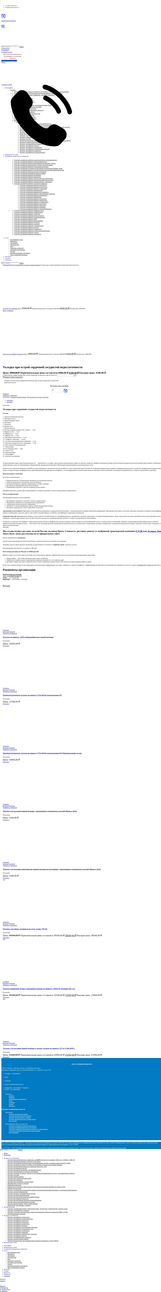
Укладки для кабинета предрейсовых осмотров (34, 149)
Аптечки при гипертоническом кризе (19, 1178)
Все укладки (13, 1121)
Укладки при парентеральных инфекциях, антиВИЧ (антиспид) (34, 95)
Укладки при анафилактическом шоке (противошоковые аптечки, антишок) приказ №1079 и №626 (38, 1163)
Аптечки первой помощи (22, 103)
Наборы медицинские (14, 1188)
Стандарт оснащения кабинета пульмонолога (34, 202)
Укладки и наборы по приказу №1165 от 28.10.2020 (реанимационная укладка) (45, 127)
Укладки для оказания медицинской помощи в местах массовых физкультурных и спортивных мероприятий (42, 1190)
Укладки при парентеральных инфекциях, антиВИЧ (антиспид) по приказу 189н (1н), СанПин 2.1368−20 (41, 1160)
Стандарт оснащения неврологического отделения (30, 172)
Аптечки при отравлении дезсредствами (20, 1182)
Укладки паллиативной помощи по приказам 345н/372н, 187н (27, 1166)
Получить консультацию (9, 60)
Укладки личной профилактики (30, 129)
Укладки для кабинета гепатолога (24, 117)
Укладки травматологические (23, 98)
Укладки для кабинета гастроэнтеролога (32, 152)
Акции (11, 1104)
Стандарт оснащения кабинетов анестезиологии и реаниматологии (35, 160)
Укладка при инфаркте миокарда (13, 354)
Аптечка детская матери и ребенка (20, 1117)
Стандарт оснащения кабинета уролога (26, 232)
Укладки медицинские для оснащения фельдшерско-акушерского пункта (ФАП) (45, 140)
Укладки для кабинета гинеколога (30, 151)
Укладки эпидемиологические (23, 100)
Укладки (11, 1097)
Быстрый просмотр (9, 632)
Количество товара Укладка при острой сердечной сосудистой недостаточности (30, 375)
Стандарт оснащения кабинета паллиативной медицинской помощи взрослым (39, 170)
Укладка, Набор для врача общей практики (33, 132)
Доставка (12, 1102)
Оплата (12, 251)
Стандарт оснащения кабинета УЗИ (25, 219)
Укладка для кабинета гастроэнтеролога (20, 1219)
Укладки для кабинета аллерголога (25, 108)
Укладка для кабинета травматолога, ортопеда (22, 1234)
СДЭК (139, 531)
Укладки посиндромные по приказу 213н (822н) (22, 1171)
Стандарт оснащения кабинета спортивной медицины (31, 167)
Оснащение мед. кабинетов (17, 1099)
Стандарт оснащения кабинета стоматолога (28, 229)
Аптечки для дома (25, 139)
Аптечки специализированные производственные (36, 137)
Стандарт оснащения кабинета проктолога (27, 177)
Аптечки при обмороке (14, 1180)
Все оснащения (14, 1132)
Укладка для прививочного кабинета (19, 1237)
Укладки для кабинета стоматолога (31, 147)
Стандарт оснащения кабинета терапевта (33, 207)
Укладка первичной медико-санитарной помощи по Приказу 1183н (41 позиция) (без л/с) (39, 989)
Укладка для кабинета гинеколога (18, 1222)
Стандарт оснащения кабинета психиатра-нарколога (30, 183)
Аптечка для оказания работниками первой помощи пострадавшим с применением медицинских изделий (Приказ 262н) (52, 869)
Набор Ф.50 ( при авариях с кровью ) (19, 1205)
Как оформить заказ (16, 239)
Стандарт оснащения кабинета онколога (27, 224)
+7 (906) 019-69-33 (7, 24)
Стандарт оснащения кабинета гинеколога (27, 234)
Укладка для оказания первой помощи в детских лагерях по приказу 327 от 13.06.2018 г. (39, 1048)
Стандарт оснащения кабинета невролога (33, 205)
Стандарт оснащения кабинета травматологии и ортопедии (33, 182)
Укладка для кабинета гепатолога (18, 1220)
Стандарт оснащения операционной (31, 190)
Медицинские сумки (20, 120)
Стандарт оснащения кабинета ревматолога (33, 200)
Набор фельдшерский (26, 134)
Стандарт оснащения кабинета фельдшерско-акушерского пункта (35, 163)
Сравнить (7, 1276)
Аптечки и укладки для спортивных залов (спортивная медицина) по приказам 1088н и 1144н (37, 1212)
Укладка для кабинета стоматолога (18, 1230)
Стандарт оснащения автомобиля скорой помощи (29, 173)
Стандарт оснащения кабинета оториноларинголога (30, 162)
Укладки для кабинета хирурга (29, 146)
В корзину (6, 377)
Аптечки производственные (16, 1214)
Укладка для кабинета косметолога (18, 1224)
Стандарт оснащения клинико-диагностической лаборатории (33, 178)
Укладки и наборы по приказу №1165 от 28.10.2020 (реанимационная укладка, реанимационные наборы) (41, 1173)
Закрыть (2, 1281)
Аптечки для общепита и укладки (18, 1210)
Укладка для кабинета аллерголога (18, 1217)
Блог (11, 246)
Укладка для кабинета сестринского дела (20, 1229)
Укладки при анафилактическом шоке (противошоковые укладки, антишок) (38, 93)
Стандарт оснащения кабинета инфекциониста (29, 210)
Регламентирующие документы (20, 253)
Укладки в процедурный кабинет (30, 142)
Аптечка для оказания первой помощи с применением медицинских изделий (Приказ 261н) (40, 811)
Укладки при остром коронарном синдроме (28, 107)
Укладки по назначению (16, 265)
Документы (14, 243)
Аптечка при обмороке (10, 308)
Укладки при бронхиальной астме (18, 1195)
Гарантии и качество (16, 248)
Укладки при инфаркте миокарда (18, 1198)
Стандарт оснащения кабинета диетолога (27, 214)
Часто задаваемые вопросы (18, 255)
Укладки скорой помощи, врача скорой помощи (35, 130)
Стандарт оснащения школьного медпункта (33, 187)
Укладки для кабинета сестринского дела (27, 113)
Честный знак (14, 245)
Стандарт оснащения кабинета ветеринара (27, 175)
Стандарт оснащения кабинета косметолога (33, 195)
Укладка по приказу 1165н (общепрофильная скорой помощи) (28, 637)
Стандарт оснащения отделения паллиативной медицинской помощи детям (38, 168)
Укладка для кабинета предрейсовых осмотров (22, 1227)
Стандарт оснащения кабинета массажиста (33, 185)
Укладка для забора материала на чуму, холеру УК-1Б (25, 929)
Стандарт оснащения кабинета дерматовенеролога (36, 209)
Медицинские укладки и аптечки (37, 397)
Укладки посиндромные (21, 97)
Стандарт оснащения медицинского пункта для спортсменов (33, 165)
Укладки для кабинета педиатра (24, 115)
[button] (6, 646)
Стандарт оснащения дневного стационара (33, 189)
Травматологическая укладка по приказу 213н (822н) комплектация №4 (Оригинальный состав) (42, 753)
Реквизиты (13, 241)
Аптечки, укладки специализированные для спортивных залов (40, 135)
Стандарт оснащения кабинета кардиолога (33, 204)
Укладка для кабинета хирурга (17, 1236)
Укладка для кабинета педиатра (17, 1225)
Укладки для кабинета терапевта (24, 112)
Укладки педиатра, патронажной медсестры (21, 1193)
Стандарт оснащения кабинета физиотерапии (28, 221)
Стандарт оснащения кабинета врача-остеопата (29, 215)
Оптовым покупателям (17, 250)
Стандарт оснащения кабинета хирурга (26, 227)
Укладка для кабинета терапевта (17, 1232)
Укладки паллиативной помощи (24, 102)
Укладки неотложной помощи (18, 1114)
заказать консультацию (8, 21)
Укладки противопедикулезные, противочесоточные (32, 105)
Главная (5, 265)
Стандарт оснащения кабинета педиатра (27, 222)
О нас (10, 1101)
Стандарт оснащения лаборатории (30, 197)
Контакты (12, 1106)
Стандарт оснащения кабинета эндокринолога (29, 226)
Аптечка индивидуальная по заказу (20, 1116)
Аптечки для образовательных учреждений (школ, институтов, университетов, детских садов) (37, 1209)
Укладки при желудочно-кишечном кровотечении (35, 124)
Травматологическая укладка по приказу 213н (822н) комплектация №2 (32, 695)
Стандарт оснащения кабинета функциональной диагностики (33, 180)
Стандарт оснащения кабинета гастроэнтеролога (29, 217)
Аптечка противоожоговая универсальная (22, 1119)
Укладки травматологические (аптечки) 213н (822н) (24, 1161)
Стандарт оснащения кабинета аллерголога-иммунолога (32, 231)
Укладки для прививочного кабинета (31, 144)
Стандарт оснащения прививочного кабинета (34, 192)
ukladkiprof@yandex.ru (145, 565)
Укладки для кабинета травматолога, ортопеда (29, 110)
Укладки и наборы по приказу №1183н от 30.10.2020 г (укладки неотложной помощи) (41, 92)
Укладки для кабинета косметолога (25, 119)
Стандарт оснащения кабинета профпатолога (28, 212)
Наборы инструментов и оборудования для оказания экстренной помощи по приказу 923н (36, 1187)
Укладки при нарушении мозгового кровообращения (36, 125)
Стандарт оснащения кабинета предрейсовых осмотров (37, 194)
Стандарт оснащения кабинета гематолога (33, 199)
